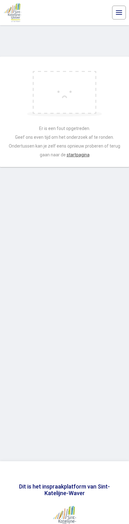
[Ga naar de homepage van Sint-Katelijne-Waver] (12, 12)
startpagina (78, 154)
